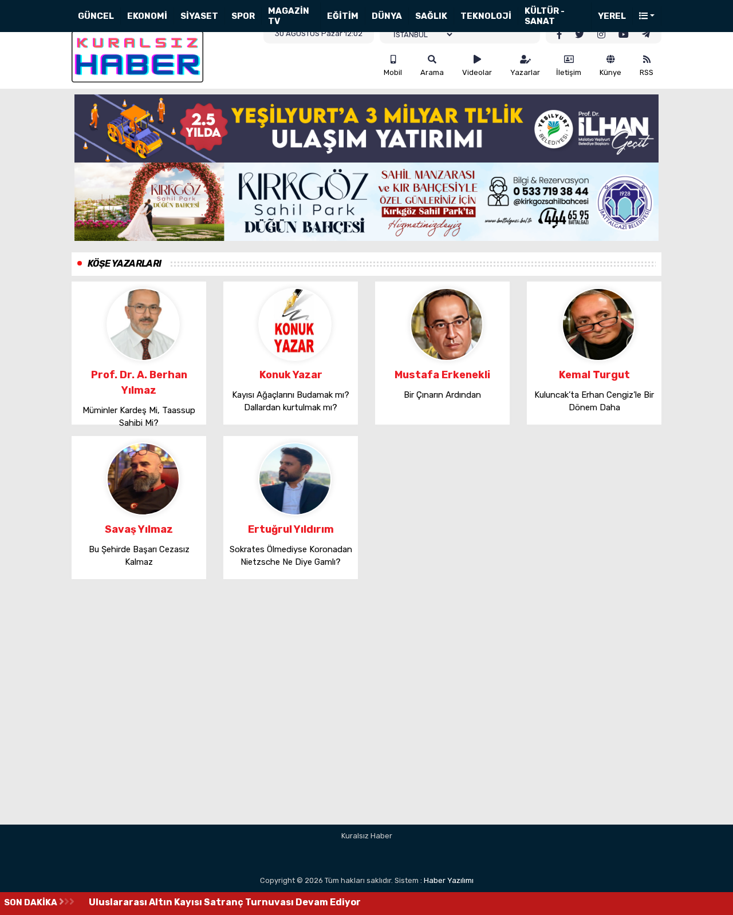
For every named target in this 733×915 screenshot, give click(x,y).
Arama (432, 72)
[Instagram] (601, 35)
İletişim (568, 72)
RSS (646, 72)
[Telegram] (646, 35)
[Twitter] (579, 35)
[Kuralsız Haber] (137, 55)
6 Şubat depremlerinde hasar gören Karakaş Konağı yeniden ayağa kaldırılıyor (273, 902)
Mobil (393, 72)
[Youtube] (624, 35)
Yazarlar (525, 72)
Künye (610, 72)
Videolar (477, 72)
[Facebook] (559, 35)
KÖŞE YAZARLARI (124, 263)
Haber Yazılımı (449, 880)
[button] (647, 16)
